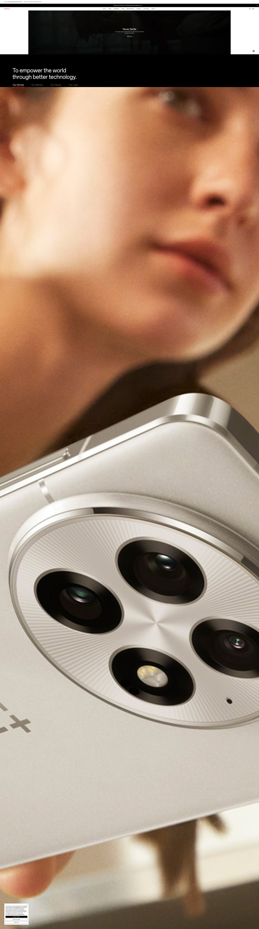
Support (153, 8)
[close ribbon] (257, 5)
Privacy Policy (21, 914)
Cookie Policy (17, 907)
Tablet (109, 8)
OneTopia (139, 8)
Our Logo (73, 85)
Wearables (116, 8)
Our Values (56, 85)
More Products (130, 8)
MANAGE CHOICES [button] (16, 916)
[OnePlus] (7, 8)
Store (104, 8)
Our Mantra (37, 85)
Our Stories (18, 85)
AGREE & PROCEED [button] (16, 919)
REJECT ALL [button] (16, 922)
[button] (249, 8)
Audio (123, 8)
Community (146, 8)
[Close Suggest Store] (254, 2)
